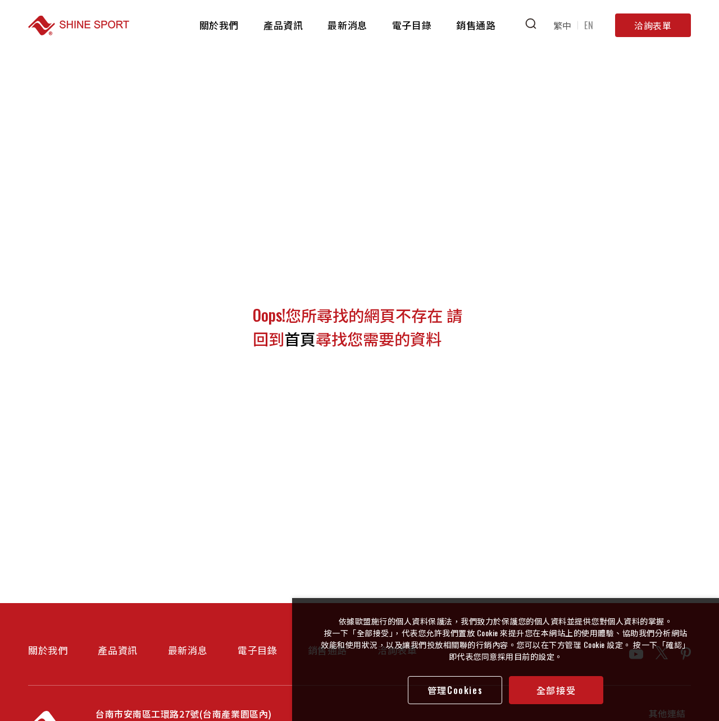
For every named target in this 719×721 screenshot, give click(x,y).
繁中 (562, 25)
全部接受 (556, 690)
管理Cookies (455, 690)
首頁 (300, 338)
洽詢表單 (653, 25)
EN (588, 25)
